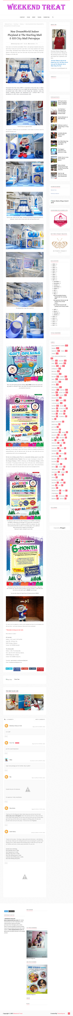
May (55, 293)
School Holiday (56, 464)
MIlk (59, 485)
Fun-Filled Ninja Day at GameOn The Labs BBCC (63, 143)
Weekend (54, 498)
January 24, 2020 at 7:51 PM (36, 832)
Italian (53, 413)
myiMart (63, 472)
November (56, 283)
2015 (53, 318)
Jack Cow (54, 427)
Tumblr (33, 668)
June (55, 292)
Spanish (61, 466)
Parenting (47, 17)
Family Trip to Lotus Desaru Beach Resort (63, 159)
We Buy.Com (62, 392)
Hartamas (62, 437)
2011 (53, 325)
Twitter (10, 668)
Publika (62, 459)
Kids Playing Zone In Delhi (12, 852)
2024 (53, 267)
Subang (53, 496)
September (56, 286)
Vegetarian (54, 472)
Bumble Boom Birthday (11, 849)
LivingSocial (55, 368)
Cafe (61, 443)
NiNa (10, 759)
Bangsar (54, 411)
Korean (59, 440)
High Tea (62, 453)
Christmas (54, 448)
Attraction (62, 408)
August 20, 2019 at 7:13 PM (37, 809)
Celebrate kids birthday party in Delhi (14, 857)
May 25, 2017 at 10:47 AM (37, 743)
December (56, 281)
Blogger (62, 528)
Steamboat (62, 416)
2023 (53, 269)
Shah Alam (54, 443)
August (55, 288)
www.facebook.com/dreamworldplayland (19, 660)
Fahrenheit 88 (55, 451)
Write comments (40, 719)
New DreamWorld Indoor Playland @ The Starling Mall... (60, 297)
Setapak (54, 366)
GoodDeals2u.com (56, 480)
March (55, 311)
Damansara (62, 379)
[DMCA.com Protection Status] (9, 911)
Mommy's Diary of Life (15, 725)
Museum (54, 488)
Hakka (61, 482)
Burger (63, 432)
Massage (54, 437)
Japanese (61, 363)
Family (53, 379)
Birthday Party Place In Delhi (12, 853)
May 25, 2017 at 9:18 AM (37, 726)
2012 (53, 323)
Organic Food (55, 490)
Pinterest (41, 669)
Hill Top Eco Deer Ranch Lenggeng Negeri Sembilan (62, 102)
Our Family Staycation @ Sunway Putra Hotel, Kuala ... (61, 306)
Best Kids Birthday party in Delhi (13, 855)
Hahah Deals (55, 424)
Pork (63, 490)
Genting (54, 453)
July (55, 290)
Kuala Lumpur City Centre (58, 345)
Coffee (61, 400)
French (59, 474)
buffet (53, 392)
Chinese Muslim (55, 445)
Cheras (61, 411)
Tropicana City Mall (57, 469)
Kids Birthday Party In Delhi (12, 850)
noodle (53, 400)
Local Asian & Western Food (59, 356)
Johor (62, 435)
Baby (53, 474)
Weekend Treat (17, 1013)
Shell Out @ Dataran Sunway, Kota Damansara (62, 175)
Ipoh (53, 440)
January (56, 314)
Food (28, 17)
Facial (62, 448)
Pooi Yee (16, 679)
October (56, 285)
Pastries (54, 406)
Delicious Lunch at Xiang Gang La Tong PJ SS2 (63, 126)
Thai (53, 419)
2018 (53, 278)
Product (54, 390)
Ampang (54, 408)
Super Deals (62, 496)
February (56, 313)
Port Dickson (55, 429)
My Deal (53, 384)
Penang (53, 416)
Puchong (54, 461)
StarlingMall (55, 493)
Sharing (54, 348)
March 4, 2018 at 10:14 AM (37, 777)
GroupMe (54, 482)
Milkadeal (54, 459)
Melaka (62, 406)
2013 (53, 321)
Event (33, 17)
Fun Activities (55, 398)
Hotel (53, 360)
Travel (39, 17)
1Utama (53, 395)
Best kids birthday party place (13, 858)
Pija (10, 777)
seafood (62, 498)
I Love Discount (55, 403)
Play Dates (12, 808)
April (55, 309)
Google (25, 668)
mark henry (12, 831)
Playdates (34, 820)
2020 (53, 274)
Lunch (53, 485)
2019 (53, 276)
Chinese (53, 353)
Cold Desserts (55, 387)
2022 (53, 271)
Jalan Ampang (55, 456)
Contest (22, 17)
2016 (53, 316)
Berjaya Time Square (57, 421)
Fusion (53, 477)
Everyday (62, 390)
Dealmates (54, 435)
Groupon (61, 360)
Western (54, 376)
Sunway (62, 376)
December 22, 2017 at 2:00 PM (36, 760)
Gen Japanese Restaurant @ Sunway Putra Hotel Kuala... (61, 302)
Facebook (18, 669)
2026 (53, 264)
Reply (6, 736)
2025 (53, 265)
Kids (61, 366)
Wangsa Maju (55, 432)
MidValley (54, 371)
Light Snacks (55, 382)
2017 (53, 279)
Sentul (53, 466)
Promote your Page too (55, 193)
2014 (53, 320)
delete (43, 726)
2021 (53, 272)
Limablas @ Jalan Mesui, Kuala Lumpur (62, 134)
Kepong (61, 413)
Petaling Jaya (55, 374)
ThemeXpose (61, 1013)
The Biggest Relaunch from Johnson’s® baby (62, 151)
